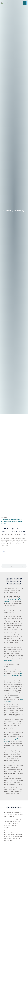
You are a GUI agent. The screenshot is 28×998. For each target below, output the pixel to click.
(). (8, 660)
